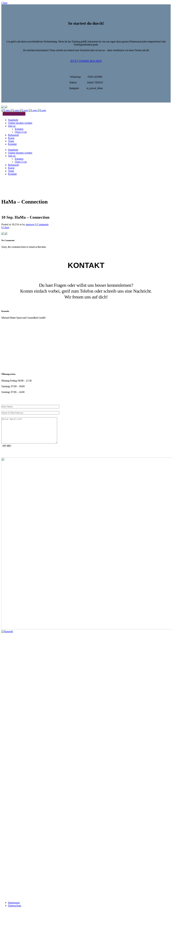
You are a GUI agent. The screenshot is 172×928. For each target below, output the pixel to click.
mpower (30, 224)
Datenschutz (14, 905)
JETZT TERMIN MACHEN (86, 61)
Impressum (14, 902)
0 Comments (42, 224)
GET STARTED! (14, 114)
